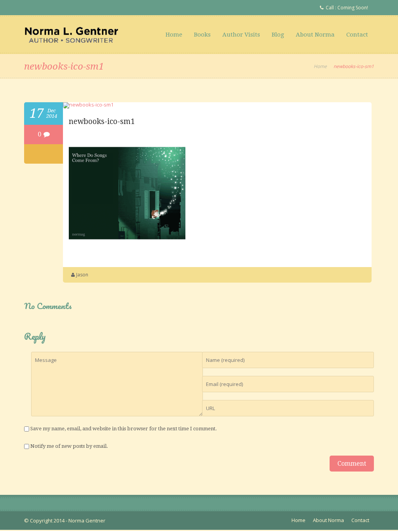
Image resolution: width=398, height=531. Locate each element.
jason (82, 274)
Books (202, 34)
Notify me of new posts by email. (69, 446)
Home (174, 34)
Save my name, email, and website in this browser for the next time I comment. (123, 428)
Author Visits (241, 34)
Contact (357, 34)
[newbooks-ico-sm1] (88, 104)
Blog (278, 34)
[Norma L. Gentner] (71, 34)
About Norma (315, 34)
